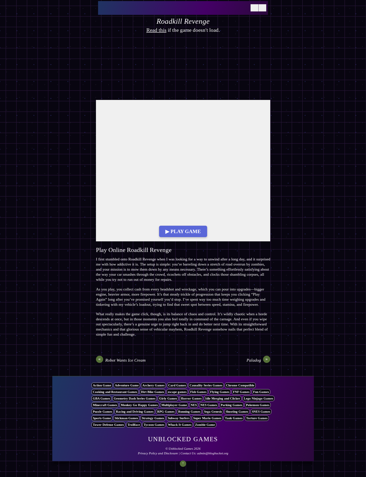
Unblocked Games (181, 448)
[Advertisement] (183, 68)
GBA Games (101, 398)
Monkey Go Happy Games (139, 405)
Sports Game (102, 418)
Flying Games (219, 392)
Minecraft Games (105, 405)
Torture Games (257, 418)
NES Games (208, 405)
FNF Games (241, 392)
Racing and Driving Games (135, 411)
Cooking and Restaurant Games (115, 392)
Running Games (189, 411)
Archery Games (153, 385)
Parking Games (231, 405)
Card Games (177, 385)
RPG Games (166, 411)
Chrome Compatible (240, 385)
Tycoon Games (154, 424)
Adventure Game (127, 385)
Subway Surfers (179, 418)
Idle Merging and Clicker (222, 398)
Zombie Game (205, 424)
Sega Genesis (213, 411)
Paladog (257, 359)
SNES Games (261, 411)
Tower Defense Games (108, 424)
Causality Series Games (206, 385)
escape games (177, 392)
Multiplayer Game (174, 405)
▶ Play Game (183, 231)
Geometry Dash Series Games (134, 398)
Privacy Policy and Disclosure (158, 453)
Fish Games (198, 392)
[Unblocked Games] (132, 10)
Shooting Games (237, 411)
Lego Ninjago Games (258, 398)
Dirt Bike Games (152, 392)
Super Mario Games (207, 418)
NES (194, 405)
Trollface (134, 424)
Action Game (102, 385)
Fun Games (261, 392)
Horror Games (191, 398)
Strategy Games (153, 418)
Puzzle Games (102, 411)
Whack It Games (179, 424)
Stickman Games (126, 418)
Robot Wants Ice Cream (122, 359)
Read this (156, 30)
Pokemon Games (257, 405)
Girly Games (168, 398)
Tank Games (234, 418)
